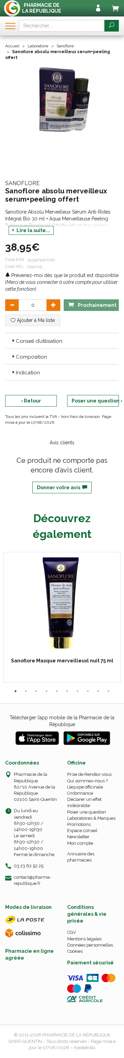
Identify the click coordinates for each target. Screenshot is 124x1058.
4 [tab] (46, 691)
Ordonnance (80, 793)
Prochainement (96, 305)
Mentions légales (84, 938)
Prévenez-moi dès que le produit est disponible (64, 275)
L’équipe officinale (85, 787)
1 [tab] (15, 691)
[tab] (62, 340)
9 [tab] (98, 691)
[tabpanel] (62, 617)
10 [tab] (108, 691)
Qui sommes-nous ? (87, 780)
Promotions (79, 824)
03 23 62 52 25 (28, 865)
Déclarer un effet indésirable (84, 802)
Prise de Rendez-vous (89, 774)
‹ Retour (31, 401)
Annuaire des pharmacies (80, 857)
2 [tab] (25, 691)
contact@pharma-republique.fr (32, 880)
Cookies (75, 951)
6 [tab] (67, 691)
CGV (71, 932)
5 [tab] (56, 691)
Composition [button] (31, 357)
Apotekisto (84, 1047)
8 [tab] (87, 691)
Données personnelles (90, 945)
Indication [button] (28, 373)
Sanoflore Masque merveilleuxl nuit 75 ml (62, 660)
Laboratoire (38, 46)
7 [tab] (77, 691)
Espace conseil (82, 830)
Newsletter (78, 836)
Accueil (12, 46)
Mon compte (80, 843)
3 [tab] (36, 691)
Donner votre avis (59, 487)
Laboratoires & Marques (91, 818)
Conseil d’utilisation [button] (39, 341)
